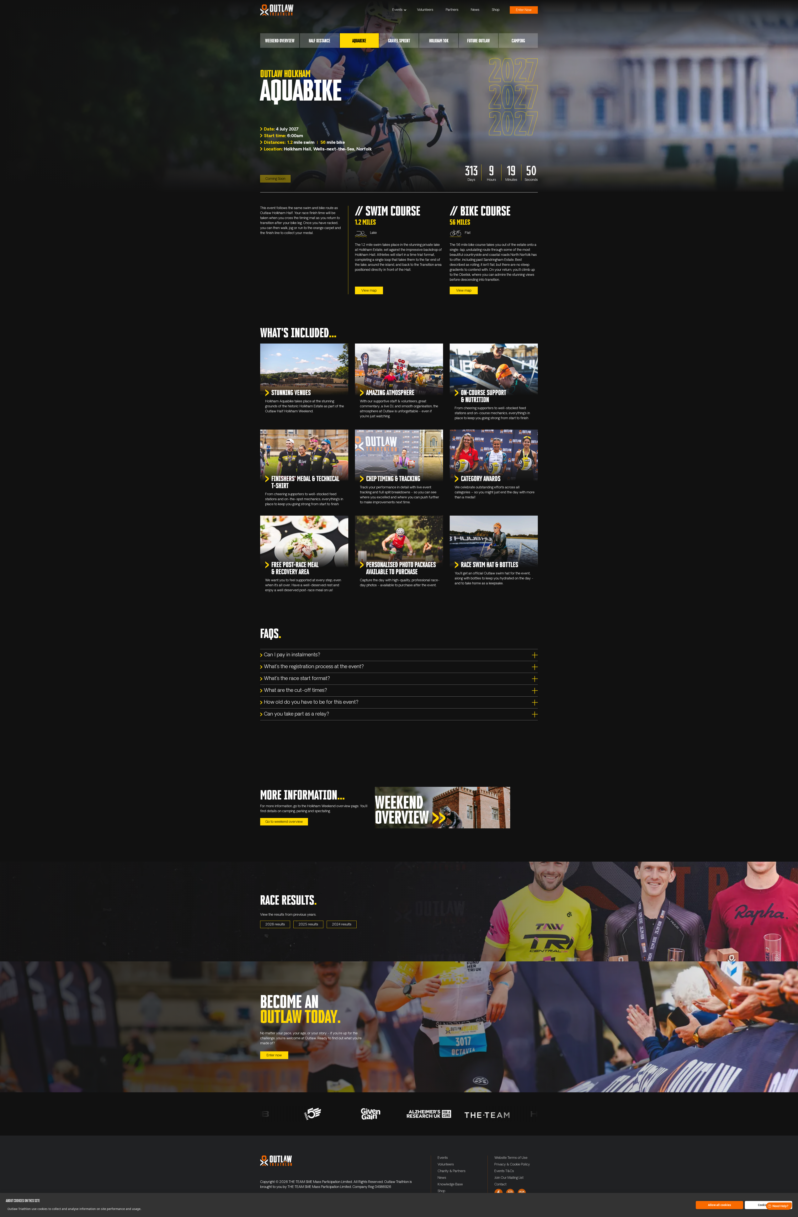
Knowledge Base (450, 1184)
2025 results (308, 924)
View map (369, 290)
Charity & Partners (452, 1171)
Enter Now (524, 10)
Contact (500, 1184)
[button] (399, 10)
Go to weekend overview (284, 822)
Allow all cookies (719, 1205)
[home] (276, 10)
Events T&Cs (504, 1171)
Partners (452, 10)
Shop (495, 10)
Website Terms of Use (510, 1158)
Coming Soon (275, 179)
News (475, 10)
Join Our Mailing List (508, 1178)
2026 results (275, 924)
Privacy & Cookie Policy (512, 1164)
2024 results (341, 924)
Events (397, 10)
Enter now (274, 1055)
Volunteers (425, 10)
